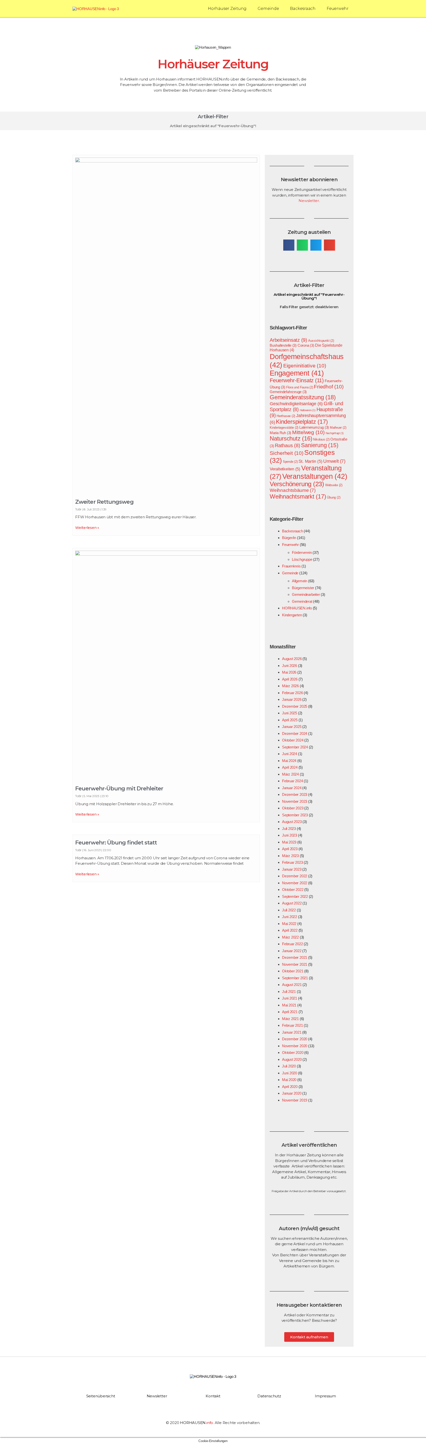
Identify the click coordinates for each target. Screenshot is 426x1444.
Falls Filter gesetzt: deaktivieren (309, 306)
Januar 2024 (292, 788)
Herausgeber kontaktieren (309, 1305)
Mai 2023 (289, 842)
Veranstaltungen (314, 476)
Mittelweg (308, 432)
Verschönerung (297, 484)
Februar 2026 (292, 693)
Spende (290, 461)
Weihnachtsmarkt (298, 496)
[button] (288, 245)
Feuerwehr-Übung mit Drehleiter (119, 788)
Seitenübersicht (100, 1396)
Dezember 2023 (294, 794)
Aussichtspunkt (321, 340)
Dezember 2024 (294, 733)
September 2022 (295, 896)
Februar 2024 (292, 781)
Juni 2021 (289, 998)
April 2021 (290, 1012)
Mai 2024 (289, 761)
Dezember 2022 (294, 876)
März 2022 (290, 937)
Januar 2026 (292, 699)
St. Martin (310, 461)
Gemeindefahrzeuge (288, 392)
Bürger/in (289, 538)
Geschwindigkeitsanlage (296, 403)
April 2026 (290, 679)
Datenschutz (269, 1396)
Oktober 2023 (292, 808)
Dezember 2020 (294, 1039)
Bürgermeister (303, 588)
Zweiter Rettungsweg (104, 502)
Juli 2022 (289, 910)
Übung (333, 497)
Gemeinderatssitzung (303, 397)
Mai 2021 (289, 1005)
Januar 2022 (292, 951)
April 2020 (290, 1086)
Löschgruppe (302, 559)
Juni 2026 (289, 665)
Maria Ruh (280, 433)
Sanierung (319, 445)
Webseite (333, 485)
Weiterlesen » (87, 527)
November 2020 (294, 1046)
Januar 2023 (292, 869)
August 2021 (292, 985)
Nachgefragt (335, 433)
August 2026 (292, 659)
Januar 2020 (292, 1093)
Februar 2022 (292, 944)
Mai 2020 (289, 1080)
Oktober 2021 (292, 971)
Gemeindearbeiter (306, 594)
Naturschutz (291, 438)
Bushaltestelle (283, 345)
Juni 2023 (289, 835)
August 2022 (292, 903)
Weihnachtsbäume (293, 490)
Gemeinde (268, 8)
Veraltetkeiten (285, 468)
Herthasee (286, 416)
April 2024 (290, 767)
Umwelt (334, 461)
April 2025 (290, 720)
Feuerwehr (338, 8)
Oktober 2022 (292, 889)
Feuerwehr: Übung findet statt (116, 842)
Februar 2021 (292, 1025)
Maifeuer (338, 427)
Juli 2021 (289, 991)
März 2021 (290, 1019)
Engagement (297, 373)
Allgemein (299, 581)
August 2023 (292, 822)
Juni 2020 (289, 1073)
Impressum (325, 1396)
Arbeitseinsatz (288, 340)
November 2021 (294, 964)
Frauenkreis (291, 566)
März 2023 (290, 856)
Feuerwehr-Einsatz (297, 380)
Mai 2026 (289, 672)
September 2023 (295, 815)
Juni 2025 (289, 713)
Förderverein (302, 552)
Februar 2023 (292, 862)
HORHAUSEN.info (297, 608)
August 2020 (292, 1059)
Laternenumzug (314, 427)
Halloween (308, 410)
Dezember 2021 (294, 957)
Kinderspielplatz (302, 421)
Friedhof (328, 386)
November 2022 (294, 883)
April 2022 (290, 930)
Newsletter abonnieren (309, 179)
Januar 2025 (292, 726)
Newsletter (309, 200)
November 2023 (294, 801)
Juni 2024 (289, 754)
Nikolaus (321, 439)
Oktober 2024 (292, 740)
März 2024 (290, 774)
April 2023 (290, 849)
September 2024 (295, 747)
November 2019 (294, 1100)
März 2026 (290, 686)
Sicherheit (286, 453)
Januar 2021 (292, 1032)
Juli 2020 (289, 1066)
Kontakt (213, 1396)
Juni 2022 (289, 917)
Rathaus (287, 445)
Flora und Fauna (299, 387)
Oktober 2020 (292, 1052)
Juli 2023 (289, 828)
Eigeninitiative (304, 365)
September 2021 (295, 978)
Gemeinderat (302, 601)
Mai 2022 (289, 924)
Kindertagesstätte (284, 427)
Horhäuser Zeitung (227, 8)
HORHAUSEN (196, 1422)
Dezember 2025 (294, 706)
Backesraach (303, 8)
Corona (306, 345)
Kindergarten (292, 615)
